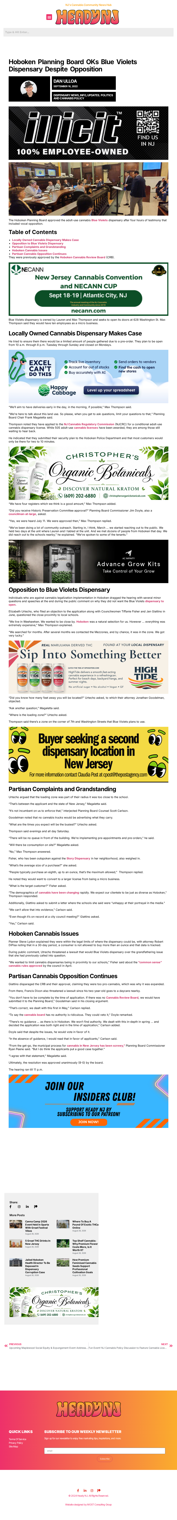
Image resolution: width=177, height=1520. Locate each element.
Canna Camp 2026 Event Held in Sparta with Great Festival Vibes (37, 1226)
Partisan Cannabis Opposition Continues (39, 254)
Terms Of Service (17, 1439)
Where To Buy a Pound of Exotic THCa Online (85, 1224)
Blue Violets (99, 220)
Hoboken (82, 621)
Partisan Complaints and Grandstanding (39, 247)
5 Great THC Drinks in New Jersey (37, 1242)
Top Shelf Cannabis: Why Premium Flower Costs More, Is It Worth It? (85, 1245)
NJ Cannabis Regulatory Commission (89, 424)
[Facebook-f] (78, 1490)
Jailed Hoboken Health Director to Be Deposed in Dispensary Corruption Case (37, 1266)
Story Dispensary (78, 858)
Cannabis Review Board (122, 997)
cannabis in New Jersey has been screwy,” (96, 1045)
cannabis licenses (86, 427)
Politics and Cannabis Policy (83, 96)
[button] (49, 17)
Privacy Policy (16, 1442)
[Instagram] (92, 1490)
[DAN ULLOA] (30, 89)
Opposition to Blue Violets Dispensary (37, 243)
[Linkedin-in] (85, 1490)
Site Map (13, 1446)
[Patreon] (98, 1490)
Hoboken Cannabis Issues (29, 250)
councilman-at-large (22, 514)
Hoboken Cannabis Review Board (82, 257)
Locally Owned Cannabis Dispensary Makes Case (45, 240)
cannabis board (34, 1014)
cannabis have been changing (59, 892)
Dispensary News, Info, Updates (76, 95)
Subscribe (105, 1458)
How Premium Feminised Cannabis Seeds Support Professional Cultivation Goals (84, 1266)
